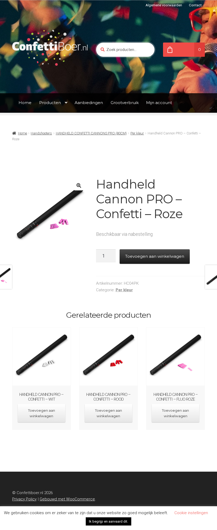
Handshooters (41, 133)
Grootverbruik (125, 102)
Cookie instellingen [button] (191, 512)
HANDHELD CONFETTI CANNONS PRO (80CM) (91, 133)
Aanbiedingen (89, 102)
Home (25, 102)
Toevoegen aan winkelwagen (154, 256)
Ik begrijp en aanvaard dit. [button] (108, 521)
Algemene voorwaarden (164, 5)
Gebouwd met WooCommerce (67, 499)
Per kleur (137, 133)
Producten (50, 102)
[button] (78, 185)
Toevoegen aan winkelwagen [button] (41, 413)
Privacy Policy (24, 499)
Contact (195, 5)
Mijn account (159, 102)
